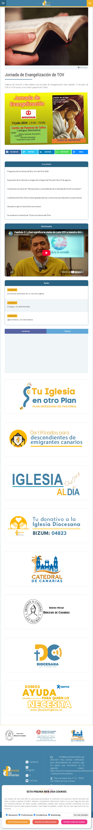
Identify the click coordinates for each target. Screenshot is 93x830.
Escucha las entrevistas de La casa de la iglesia (25, 293)
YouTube (33, 780)
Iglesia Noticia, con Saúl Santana (20, 319)
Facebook (33, 762)
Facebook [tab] (26, 331)
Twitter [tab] (67, 331)
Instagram (30, 770)
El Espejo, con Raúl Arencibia (18, 306)
